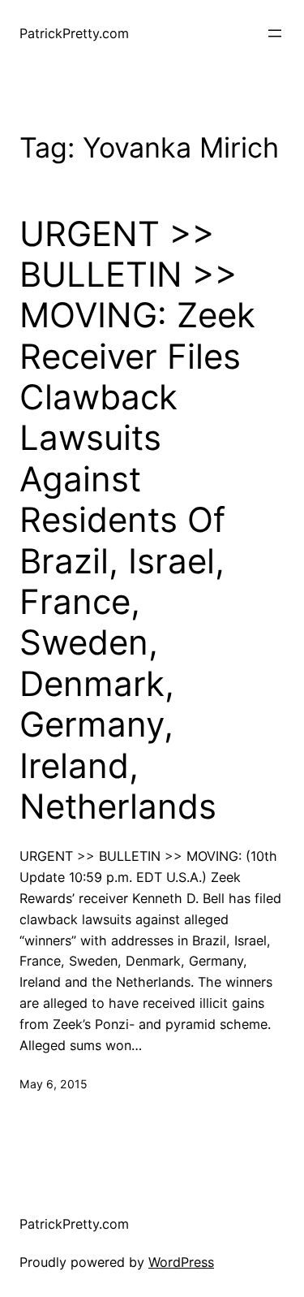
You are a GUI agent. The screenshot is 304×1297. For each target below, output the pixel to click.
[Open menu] (275, 33)
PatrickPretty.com (74, 33)
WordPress (181, 1262)
